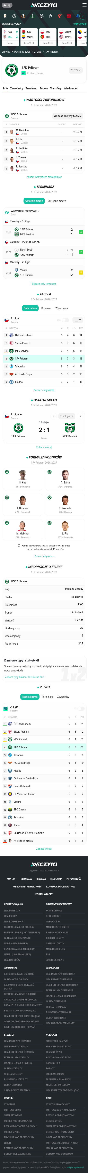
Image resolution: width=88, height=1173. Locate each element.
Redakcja (26, 879)
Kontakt (12, 879)
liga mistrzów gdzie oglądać (62, 1090)
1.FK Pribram (51, 52)
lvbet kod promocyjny (59, 1137)
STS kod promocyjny (58, 1104)
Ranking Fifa (53, 1063)
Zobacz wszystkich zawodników (44, 177)
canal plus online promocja (20, 999)
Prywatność (74, 879)
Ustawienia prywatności (27, 886)
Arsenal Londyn (55, 938)
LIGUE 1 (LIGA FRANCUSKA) (17, 954)
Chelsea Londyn (55, 943)
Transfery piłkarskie (58, 1079)
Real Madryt (53, 916)
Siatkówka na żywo (57, 1041)
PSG (48, 954)
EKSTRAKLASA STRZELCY (16, 1057)
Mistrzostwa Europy (58, 1085)
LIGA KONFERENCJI (13, 921)
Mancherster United (57, 927)
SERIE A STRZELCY (13, 1074)
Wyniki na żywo (11, 24)
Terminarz (31, 88)
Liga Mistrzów (12, 910)
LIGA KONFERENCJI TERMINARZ (62, 985)
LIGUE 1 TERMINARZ (56, 1018)
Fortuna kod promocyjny (61, 1110)
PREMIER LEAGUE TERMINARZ (61, 996)
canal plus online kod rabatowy (23, 1005)
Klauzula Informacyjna (60, 886)
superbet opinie (13, 1115)
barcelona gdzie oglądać (19, 974)
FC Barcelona (54, 910)
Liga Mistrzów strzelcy (17, 1041)
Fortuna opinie (12, 1110)
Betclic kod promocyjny (60, 1115)
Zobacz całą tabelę (44, 390)
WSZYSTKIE (80, 24)
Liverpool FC (53, 921)
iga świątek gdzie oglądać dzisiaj (19, 986)
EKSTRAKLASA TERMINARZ (59, 990)
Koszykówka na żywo (58, 1057)
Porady (50, 1068)
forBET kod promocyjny (18, 1121)
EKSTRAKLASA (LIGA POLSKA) (19, 927)
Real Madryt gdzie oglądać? (20, 1126)
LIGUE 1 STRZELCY (13, 1085)
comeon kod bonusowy (59, 1154)
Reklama (41, 879)
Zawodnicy (16, 88)
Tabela (44, 88)
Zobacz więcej (44, 447)
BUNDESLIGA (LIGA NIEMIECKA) (19, 949)
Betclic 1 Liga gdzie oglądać (20, 1010)
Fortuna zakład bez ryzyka (62, 1143)
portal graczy (44, 894)
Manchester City (55, 949)
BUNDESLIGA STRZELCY (16, 1079)
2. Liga (37, 52)
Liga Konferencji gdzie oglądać (22, 1016)
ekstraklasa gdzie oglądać (20, 994)
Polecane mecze (55, 1074)
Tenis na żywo (54, 1052)
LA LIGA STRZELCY (13, 1068)
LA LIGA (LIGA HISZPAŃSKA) (17, 938)
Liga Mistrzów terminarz (60, 974)
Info (5, 88)
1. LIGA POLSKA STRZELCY (17, 1090)
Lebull (7, 1143)
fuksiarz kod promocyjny (19, 1137)
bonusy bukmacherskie (17, 1154)
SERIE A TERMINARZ (56, 1007)
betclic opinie (54, 1121)
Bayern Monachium (57, 932)
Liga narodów (12, 960)
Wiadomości (71, 88)
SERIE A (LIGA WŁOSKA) (16, 943)
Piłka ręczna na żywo (58, 1046)
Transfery (55, 88)
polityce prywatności (75, 1167)
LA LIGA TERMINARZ (56, 1001)
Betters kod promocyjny (18, 1148)
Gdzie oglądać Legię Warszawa (21, 1021)
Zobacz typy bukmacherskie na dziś (24, 677)
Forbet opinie (12, 1132)
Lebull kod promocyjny (59, 1148)
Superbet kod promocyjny (61, 1126)
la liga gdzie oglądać (16, 979)
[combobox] (76, 70)
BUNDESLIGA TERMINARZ (58, 1012)
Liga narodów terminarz (60, 1023)
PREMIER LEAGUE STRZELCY (18, 1063)
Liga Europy (11, 916)
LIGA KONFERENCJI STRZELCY (19, 1052)
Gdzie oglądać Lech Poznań (19, 1027)
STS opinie (9, 1104)
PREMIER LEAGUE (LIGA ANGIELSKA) (22, 932)
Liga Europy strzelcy (16, 1046)
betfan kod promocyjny (60, 1132)
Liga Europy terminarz (59, 979)
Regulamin (56, 879)
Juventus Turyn (55, 960)
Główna (6, 52)
